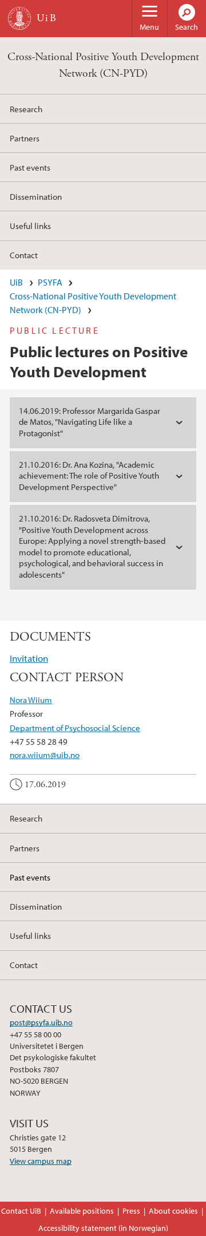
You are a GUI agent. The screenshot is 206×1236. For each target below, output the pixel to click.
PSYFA (50, 282)
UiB (16, 282)
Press (131, 1211)
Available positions (82, 1211)
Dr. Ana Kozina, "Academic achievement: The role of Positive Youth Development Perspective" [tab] (89, 475)
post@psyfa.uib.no (41, 1022)
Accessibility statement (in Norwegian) (103, 1228)
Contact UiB (21, 1211)
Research (26, 108)
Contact (24, 254)
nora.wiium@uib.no (45, 754)
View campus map (41, 1161)
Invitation (29, 658)
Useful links (30, 225)
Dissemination (36, 196)
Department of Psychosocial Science (75, 727)
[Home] (19, 18)
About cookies (173, 1211)
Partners (24, 138)
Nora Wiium (31, 699)
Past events (30, 167)
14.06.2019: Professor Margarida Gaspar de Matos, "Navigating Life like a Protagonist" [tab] (89, 422)
